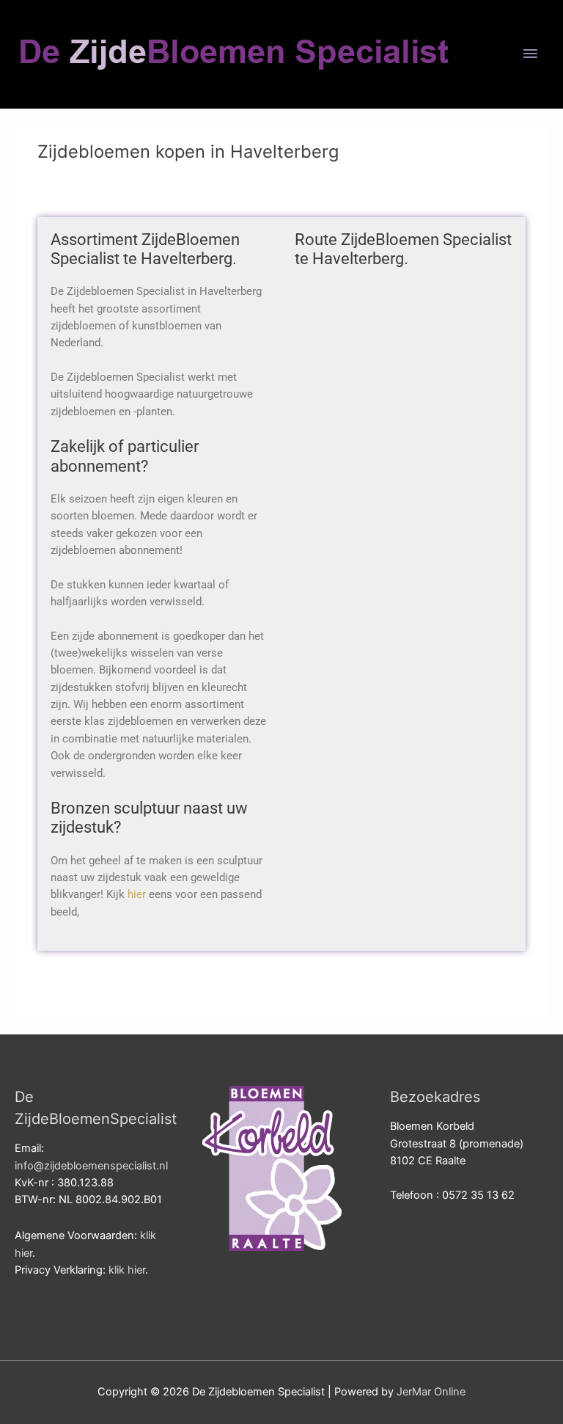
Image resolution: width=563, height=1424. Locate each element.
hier (137, 894)
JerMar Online (431, 1391)
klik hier (126, 1270)
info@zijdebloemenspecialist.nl (91, 1165)
